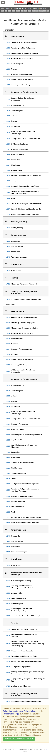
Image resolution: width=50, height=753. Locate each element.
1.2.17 (8, 165)
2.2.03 (8, 391)
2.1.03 (8, 328)
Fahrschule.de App (11, 714)
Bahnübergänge (16, 170)
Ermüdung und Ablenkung (20, 85)
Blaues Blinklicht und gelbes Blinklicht (25, 214)
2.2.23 (8, 484)
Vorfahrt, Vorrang (17, 228)
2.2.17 (8, 457)
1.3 (6, 221)
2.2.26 (8, 490)
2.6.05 (8, 603)
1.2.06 (8, 126)
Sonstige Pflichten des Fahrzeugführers (25, 186)
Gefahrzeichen (16, 241)
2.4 (6, 529)
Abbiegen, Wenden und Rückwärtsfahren (25, 139)
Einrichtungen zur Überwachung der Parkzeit (27, 434)
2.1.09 (8, 360)
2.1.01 (8, 317)
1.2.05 (8, 121)
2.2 (6, 379)
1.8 (6, 292)
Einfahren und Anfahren (19, 144)
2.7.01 (8, 629)
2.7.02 (8, 635)
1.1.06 (8, 69)
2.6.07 (8, 616)
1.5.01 (8, 270)
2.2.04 (8, 396)
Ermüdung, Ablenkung (19, 365)
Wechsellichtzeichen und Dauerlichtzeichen (26, 209)
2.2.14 (8, 440)
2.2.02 (8, 385)
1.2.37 (8, 209)
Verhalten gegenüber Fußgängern (23, 48)
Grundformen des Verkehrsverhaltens (24, 43)
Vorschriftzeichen (17, 246)
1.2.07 (8, 133)
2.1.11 (8, 371)
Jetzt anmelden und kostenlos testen (18, 739)
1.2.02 (8, 105)
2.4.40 (8, 536)
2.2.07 (8, 413)
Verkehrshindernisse (18, 507)
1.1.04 (8, 58)
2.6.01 (8, 581)
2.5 (6, 558)
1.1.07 (8, 74)
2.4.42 (8, 546)
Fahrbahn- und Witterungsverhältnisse (24, 53)
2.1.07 (8, 349)
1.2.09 (8, 139)
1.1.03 (8, 53)
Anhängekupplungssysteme (21, 667)
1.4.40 (8, 241)
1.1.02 (8, 48)
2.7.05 (8, 656)
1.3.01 (8, 228)
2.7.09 (8, 680)
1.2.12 (8, 154)
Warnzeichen (15, 160)
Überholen (14, 69)
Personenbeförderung (18, 473)
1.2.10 (8, 144)
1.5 (6, 264)
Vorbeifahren (15, 126)
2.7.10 (8, 686)
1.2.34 (8, 198)
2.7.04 (8, 651)
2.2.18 (8, 463)
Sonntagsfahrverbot (18, 501)
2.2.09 (8, 419)
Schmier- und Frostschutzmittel (22, 651)
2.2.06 (8, 406)
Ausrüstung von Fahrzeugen (21, 686)
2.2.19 (8, 468)
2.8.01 (8, 701)
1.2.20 (8, 176)
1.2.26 (8, 192)
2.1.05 (8, 338)
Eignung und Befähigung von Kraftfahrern (26, 299)
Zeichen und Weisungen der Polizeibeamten (26, 204)
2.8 (6, 694)
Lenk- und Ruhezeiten (18, 598)
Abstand (14, 116)
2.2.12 (8, 429)
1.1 (6, 36)
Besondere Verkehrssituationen (22, 74)
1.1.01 (8, 43)
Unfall (13, 198)
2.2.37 (8, 517)
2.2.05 (8, 401)
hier (46, 749)
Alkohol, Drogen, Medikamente (22, 79)
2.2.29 (8, 496)
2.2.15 (8, 446)
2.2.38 (8, 522)
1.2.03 (8, 111)
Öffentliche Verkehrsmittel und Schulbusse (26, 176)
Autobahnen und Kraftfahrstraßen (23, 463)
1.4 (6, 234)
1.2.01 (8, 99)
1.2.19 (8, 170)
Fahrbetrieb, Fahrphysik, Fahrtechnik (24, 284)
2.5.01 (8, 565)
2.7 (6, 623)
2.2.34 (8, 512)
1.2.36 (8, 204)
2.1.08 (8, 354)
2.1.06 (8, 344)
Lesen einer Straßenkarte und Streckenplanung (27, 616)
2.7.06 (8, 661)
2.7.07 (8, 667)
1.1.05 (8, 64)
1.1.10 (8, 85)
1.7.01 (8, 284)
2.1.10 (8, 365)
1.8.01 (8, 299)
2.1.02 (8, 323)
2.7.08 (8, 673)
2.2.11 (8, 424)
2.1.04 (8, 333)
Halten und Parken (17, 154)
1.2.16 (8, 160)
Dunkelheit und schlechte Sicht (22, 58)
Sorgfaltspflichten (17, 440)
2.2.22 (8, 479)
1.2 (6, 92)
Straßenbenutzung (17, 105)
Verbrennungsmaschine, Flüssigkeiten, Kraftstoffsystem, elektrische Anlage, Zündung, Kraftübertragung (27, 644)
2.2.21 (8, 473)
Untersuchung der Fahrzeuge (21, 581)
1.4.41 (8, 246)
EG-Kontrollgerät (17, 603)
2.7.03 (8, 644)
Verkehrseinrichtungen (19, 257)
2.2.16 (8, 452)
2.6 (6, 573)
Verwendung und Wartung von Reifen (24, 656)
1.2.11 (8, 149)
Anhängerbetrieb (17, 593)
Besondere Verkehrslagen (20, 149)
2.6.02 (8, 587)
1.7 (6, 277)
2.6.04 (8, 598)
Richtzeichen (15, 252)
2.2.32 (8, 507)
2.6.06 (8, 610)
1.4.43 (8, 257)
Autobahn (14, 354)
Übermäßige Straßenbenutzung (22, 496)
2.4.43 (8, 552)
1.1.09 (8, 79)
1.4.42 (8, 252)
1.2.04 (8, 116)
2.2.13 (8, 435)
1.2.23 (8, 186)
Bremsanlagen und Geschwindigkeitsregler (26, 661)
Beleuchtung (15, 165)
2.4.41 (8, 541)
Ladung (13, 181)
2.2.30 (8, 501)
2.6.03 (8, 593)
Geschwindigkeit (17, 64)
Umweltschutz (16, 270)
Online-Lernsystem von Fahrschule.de (20, 711)
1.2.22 (8, 181)
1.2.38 (8, 214)
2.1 (6, 311)
